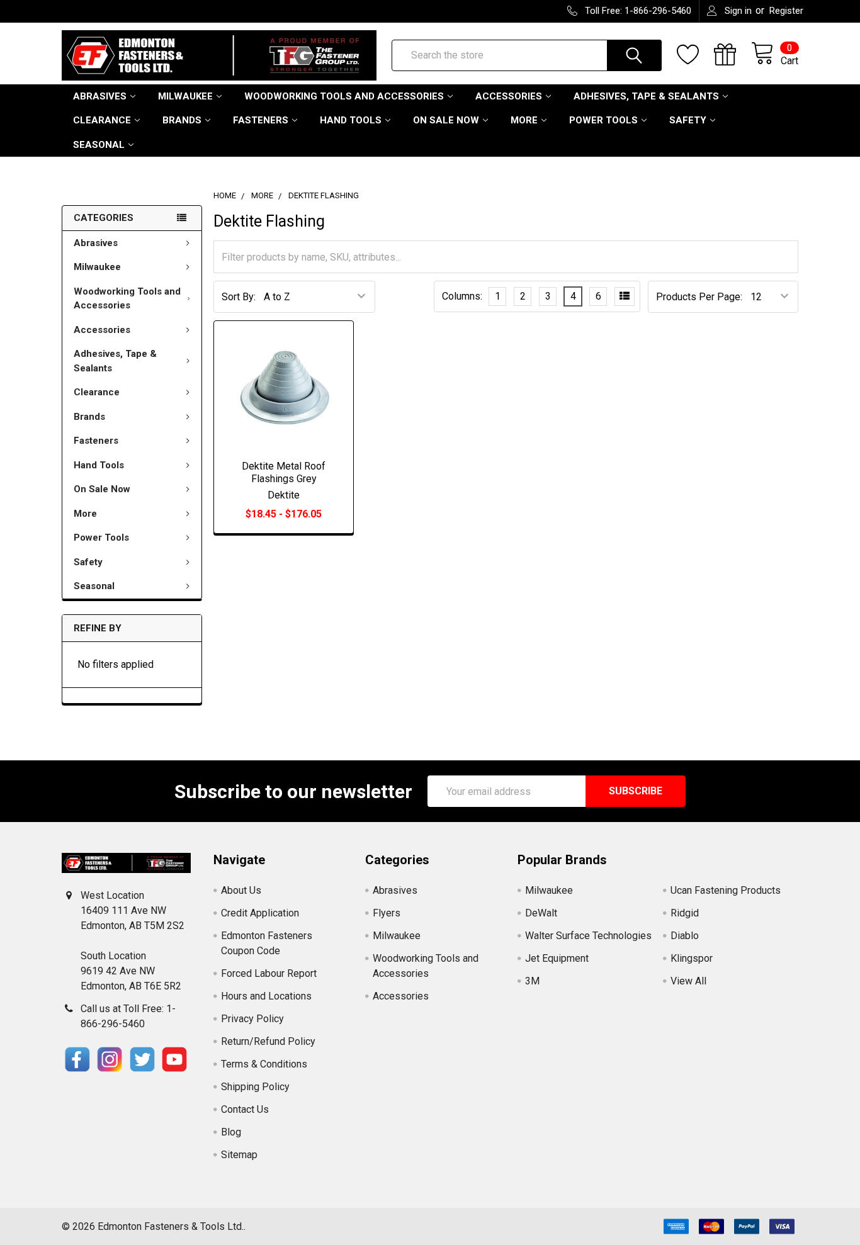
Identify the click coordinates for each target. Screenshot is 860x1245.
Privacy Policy (252, 1019)
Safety (687, 120)
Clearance (102, 120)
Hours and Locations (266, 996)
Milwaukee (185, 96)
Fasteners (260, 120)
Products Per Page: (699, 297)
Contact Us (245, 1109)
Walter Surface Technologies (588, 936)
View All (688, 981)
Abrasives (100, 96)
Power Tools (603, 120)
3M (532, 981)
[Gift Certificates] (732, 54)
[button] (77, 1059)
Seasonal (99, 144)
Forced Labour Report (269, 973)
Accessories (508, 96)
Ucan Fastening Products (725, 890)
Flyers (386, 913)
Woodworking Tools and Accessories (344, 96)
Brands (181, 120)
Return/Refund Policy (268, 1041)
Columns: (462, 296)
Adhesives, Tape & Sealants (646, 96)
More (524, 120)
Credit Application (260, 913)
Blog (231, 1132)
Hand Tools (351, 120)
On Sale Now (446, 120)
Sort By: (239, 297)
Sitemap (239, 1155)
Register (786, 10)
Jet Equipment (557, 958)
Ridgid (684, 913)
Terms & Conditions (264, 1064)
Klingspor (691, 958)
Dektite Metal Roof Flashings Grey (283, 472)
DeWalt (541, 913)
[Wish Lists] (695, 54)
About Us (241, 890)
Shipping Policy (255, 1087)
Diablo (684, 936)
